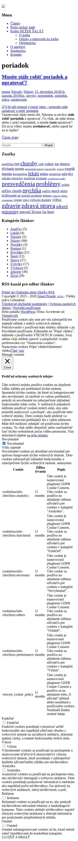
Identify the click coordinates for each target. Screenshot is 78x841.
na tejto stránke (37, 435)
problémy (48, 183)
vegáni (18, 200)
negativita (55, 174)
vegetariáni (7, 200)
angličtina (8, 164)
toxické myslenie (31, 195)
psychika (32, 190)
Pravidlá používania (27, 308)
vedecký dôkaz (59, 196)
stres (63, 191)
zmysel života (30, 212)
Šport (14, 256)
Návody (16, 92)
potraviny (17, 178)
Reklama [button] (8, 793)
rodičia (46, 191)
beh (17, 164)
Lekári (14, 233)
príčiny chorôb (12, 191)
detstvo (65, 164)
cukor (49, 164)
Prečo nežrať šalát (22, 27)
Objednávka (27, 43)
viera (26, 200)
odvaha (6, 178)
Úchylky (16, 264)
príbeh (65, 184)
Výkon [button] (6, 742)
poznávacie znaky (57, 178)
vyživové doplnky (40, 200)
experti (60, 169)
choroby (28, 163)
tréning (47, 195)
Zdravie (15, 272)
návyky (31, 95)
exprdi (70, 168)
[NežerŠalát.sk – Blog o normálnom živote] (3, 6)
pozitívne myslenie (35, 178)
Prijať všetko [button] (38, 347)
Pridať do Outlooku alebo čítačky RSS (28, 292)
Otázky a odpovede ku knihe (38, 39)
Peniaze (15, 248)
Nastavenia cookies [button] (15, 347)
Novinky (16, 244)
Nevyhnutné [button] (10, 439)
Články (15, 23)
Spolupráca (18, 51)
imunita (7, 174)
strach (55, 191)
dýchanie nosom (13, 169)
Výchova (16, 268)
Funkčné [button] (8, 718)
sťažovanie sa (11, 195)
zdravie (11, 205)
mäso (44, 174)
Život (14, 275)
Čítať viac (17, 350)
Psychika (16, 252)
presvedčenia (18, 183)
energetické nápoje (34, 169)
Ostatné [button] (7, 821)
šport (50, 212)
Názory (29, 92)
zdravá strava (38, 205)
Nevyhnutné (15, 443)
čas (22, 95)
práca (5, 99)
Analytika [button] (8, 766)
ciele (41, 164)
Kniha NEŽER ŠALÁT (27, 31)
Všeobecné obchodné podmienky (24, 304)
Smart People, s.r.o (50, 296)
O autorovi (17, 47)
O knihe (24, 35)
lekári (33, 173)
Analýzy (16, 229)
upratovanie (19, 99)
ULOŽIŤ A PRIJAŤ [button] (16, 837)
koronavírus (20, 174)
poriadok (61, 95)
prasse (6, 92)
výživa (56, 200)
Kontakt (15, 54)
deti (57, 164)
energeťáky (50, 169)
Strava (14, 260)
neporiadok (45, 95)
